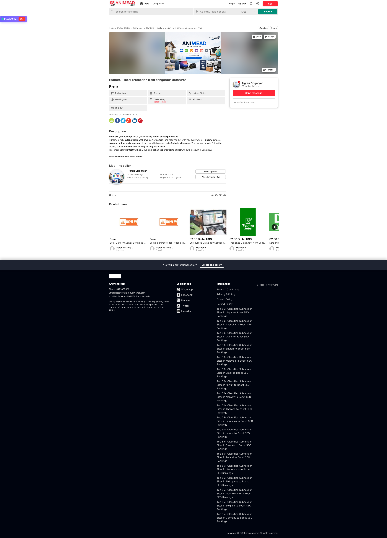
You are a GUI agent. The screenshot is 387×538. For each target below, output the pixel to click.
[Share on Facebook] (216, 195)
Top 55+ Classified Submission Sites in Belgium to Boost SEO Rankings (234, 505)
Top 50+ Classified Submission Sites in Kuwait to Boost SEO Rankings (234, 385)
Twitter (185, 305)
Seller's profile (210, 171)
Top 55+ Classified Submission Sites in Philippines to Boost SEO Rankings (234, 481)
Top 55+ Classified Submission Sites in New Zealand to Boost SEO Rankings (234, 493)
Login (232, 3)
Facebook (187, 294)
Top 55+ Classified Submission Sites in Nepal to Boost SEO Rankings (234, 312)
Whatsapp (187, 289)
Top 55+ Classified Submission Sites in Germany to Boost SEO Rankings (234, 517)
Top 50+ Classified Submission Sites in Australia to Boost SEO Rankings (234, 324)
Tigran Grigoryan (137, 170)
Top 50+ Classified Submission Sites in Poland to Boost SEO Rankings (234, 457)
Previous (264, 28)
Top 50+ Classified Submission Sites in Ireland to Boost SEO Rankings (234, 433)
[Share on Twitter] (220, 195)
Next (273, 28)
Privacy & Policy (226, 294)
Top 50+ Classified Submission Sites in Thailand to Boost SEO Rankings (234, 409)
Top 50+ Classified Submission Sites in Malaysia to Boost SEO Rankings (234, 361)
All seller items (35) (211, 177)
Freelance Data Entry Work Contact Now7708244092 (247, 242)
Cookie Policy (225, 299)
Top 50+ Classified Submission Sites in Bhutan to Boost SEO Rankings (234, 348)
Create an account (212, 264)
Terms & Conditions (228, 289)
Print (113, 195)
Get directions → (161, 102)
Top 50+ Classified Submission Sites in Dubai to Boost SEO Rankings (234, 336)
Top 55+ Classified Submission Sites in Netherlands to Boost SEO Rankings (234, 469)
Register (242, 3)
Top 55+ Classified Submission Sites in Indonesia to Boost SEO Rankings (235, 421)
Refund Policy (225, 303)
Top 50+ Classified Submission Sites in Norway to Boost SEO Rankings (234, 397)
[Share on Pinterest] (224, 195)
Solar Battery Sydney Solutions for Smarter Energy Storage (128, 242)
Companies (158, 3)
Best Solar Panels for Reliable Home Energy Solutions (168, 242)
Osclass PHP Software (267, 285)
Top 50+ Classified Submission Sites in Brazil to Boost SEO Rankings (234, 373)
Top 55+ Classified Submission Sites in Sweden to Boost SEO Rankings (234, 445)
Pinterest (186, 300)
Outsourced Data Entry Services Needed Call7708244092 (208, 242)
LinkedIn (186, 311)
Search (268, 11)
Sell (270, 3)
